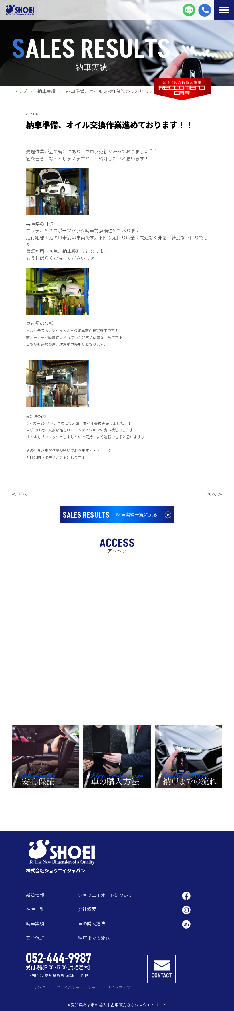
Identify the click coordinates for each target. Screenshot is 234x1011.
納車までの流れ (94, 938)
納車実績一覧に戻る (110, 515)
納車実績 (46, 91)
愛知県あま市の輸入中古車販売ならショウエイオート (119, 1005)
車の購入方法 (91, 924)
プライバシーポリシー (76, 987)
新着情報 (35, 895)
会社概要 (87, 910)
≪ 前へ (19, 494)
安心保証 (35, 938)
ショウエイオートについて (105, 895)
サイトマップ (119, 987)
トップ (20, 91)
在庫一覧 (35, 910)
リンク (39, 987)
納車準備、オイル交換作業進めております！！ (114, 91)
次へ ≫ (214, 494)
